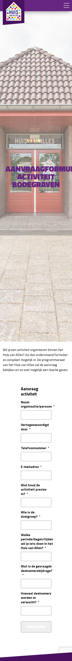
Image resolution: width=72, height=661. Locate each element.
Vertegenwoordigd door (35, 427)
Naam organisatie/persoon (38, 404)
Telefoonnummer (35, 448)
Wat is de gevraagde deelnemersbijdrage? (36, 570)
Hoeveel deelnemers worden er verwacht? (36, 597)
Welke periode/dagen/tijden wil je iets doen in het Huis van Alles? (37, 541)
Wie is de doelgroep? (30, 514)
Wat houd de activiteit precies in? (34, 489)
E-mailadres (31, 467)
